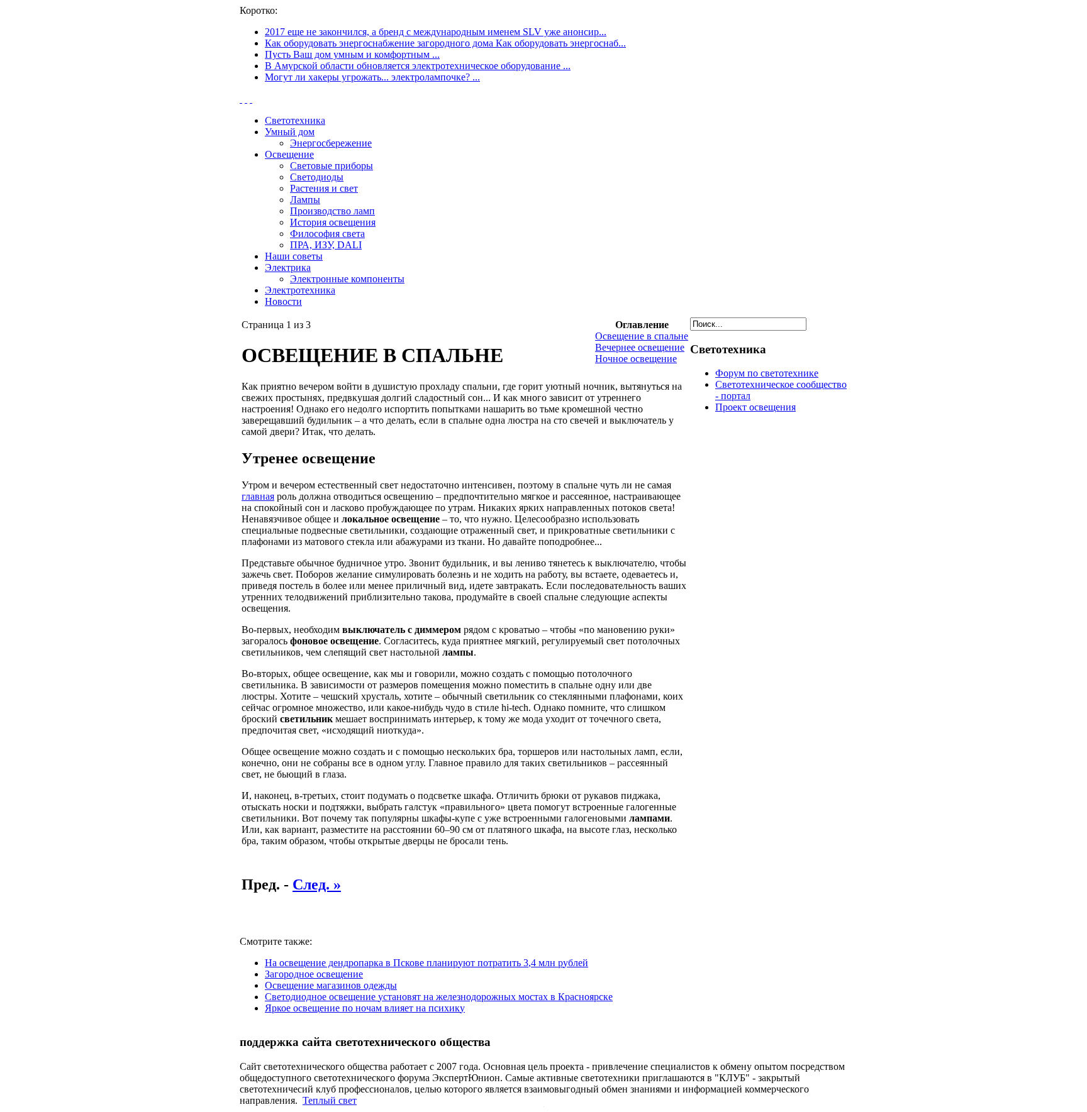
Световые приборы (331, 165)
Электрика (288, 267)
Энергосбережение (331, 143)
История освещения (333, 222)
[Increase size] (241, 99)
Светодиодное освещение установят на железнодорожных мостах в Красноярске (439, 996)
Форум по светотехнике (766, 373)
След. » (317, 884)
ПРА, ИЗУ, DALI (326, 244)
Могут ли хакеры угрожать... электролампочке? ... (372, 77)
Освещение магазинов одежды (331, 985)
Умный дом (290, 131)
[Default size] (246, 99)
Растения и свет (324, 188)
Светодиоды (316, 177)
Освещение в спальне (641, 336)
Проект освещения (755, 407)
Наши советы (294, 256)
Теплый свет (330, 1100)
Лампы (305, 199)
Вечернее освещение (639, 347)
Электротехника (300, 290)
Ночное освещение (636, 358)
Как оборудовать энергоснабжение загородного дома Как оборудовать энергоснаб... (445, 43)
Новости (283, 301)
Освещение (289, 154)
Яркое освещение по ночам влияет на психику (365, 1008)
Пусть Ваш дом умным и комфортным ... (352, 54)
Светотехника (295, 120)
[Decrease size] (251, 99)
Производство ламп (332, 211)
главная (258, 496)
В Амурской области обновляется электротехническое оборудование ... (418, 65)
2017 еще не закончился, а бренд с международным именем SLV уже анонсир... (435, 31)
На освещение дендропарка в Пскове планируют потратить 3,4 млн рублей (426, 962)
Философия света (327, 233)
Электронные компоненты (347, 278)
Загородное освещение (314, 974)
